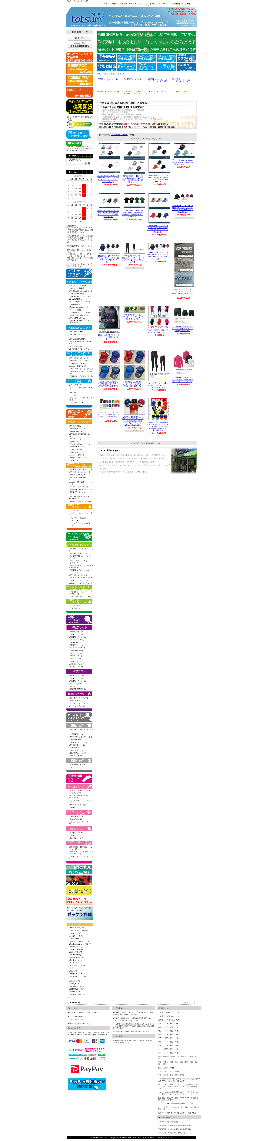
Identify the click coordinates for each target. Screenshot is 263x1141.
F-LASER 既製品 (76, 299)
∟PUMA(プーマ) (74, 992)
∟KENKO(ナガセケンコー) (78, 941)
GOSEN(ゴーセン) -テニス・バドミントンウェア (182, 80)
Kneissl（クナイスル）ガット (81, 502)
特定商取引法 (179, 4)
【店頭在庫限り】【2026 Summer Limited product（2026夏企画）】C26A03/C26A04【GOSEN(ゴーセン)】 (108, 179)
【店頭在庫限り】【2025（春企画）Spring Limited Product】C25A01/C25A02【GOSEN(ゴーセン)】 (108, 214)
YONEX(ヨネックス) (77, 745)
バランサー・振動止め (78, 518)
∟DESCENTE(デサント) (77, 995)
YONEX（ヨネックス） (79, 805)
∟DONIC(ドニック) (75, 960)
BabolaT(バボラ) (76, 431)
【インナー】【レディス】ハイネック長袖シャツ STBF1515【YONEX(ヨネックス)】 (182, 380)
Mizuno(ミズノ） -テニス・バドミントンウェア (108, 92)
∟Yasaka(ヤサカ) (74, 955)
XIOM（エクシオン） (78, 686)
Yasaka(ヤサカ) (75, 642)
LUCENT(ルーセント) (78, 753)
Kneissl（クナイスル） (78, 458)
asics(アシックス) (76, 833)
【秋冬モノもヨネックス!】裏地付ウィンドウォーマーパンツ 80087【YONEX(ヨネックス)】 (133, 259)
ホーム (99, 74)
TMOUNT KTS (75, 659)
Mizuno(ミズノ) (75, 748)
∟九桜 (70, 968)
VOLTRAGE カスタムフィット (81, 291)
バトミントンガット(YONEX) (81, 597)
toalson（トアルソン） (78, 455)
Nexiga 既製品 (75, 304)
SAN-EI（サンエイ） (77, 664)
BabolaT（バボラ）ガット (79, 475)
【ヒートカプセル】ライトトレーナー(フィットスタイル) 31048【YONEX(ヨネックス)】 (157, 256)
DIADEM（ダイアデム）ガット (81, 489)
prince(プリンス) (76, 450)
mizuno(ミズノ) (75, 835)
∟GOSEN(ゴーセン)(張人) (78, 930)
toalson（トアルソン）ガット (80, 487)
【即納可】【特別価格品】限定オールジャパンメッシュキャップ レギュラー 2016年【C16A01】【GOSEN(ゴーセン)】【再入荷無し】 (157, 426)
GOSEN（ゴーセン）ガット (80, 472)
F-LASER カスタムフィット (80, 302)
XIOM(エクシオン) (77, 640)
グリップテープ (76, 385)
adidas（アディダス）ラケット (81, 578)
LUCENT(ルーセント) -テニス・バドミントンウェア (133, 92)
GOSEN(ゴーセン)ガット (79, 358)
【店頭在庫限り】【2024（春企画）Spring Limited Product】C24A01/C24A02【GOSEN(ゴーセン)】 (157, 229)
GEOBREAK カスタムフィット (81, 296)
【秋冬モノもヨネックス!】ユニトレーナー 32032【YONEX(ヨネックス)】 (133, 317)
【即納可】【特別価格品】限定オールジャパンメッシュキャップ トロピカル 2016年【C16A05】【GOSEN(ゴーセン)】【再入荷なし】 (133, 421)
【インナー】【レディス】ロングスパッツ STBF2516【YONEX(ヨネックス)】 (157, 385)
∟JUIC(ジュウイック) (76, 966)
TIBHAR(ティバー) (77, 650)
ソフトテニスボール (77, 403)
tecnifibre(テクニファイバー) (80, 452)
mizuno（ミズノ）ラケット (80, 580)
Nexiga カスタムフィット (79, 307)
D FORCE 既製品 (76, 346)
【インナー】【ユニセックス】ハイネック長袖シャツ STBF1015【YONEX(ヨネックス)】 (108, 415)
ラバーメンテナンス (77, 706)
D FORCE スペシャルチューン (81, 349)
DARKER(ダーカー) (77, 648)
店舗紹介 (115, 4)
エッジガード (75, 395)
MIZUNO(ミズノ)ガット (79, 363)
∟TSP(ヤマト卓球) (75, 952)
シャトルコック (76, 608)
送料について (166, 4)
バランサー (74, 392)
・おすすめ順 (116, 135)
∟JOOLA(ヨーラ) (75, 963)
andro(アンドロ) (76, 653)
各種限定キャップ (76, 734)
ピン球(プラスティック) (79, 698)
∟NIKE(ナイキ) (74, 984)
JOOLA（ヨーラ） (77, 667)
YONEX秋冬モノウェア (79, 739)
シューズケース (76, 767)
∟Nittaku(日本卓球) (75, 949)
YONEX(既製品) (76, 426)
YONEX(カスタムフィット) (80, 429)
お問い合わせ (127, 4)
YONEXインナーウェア (79, 742)
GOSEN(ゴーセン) (76, 750)
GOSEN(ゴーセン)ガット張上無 (81, 369)
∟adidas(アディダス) (76, 986)
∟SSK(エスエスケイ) (76, 974)
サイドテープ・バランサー (80, 703)
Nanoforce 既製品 (76, 310)
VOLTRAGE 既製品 (77, 288)
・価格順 (124, 135)
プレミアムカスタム (77, 318)
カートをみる (140, 4)
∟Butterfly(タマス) (75, 947)
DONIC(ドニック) (76, 656)
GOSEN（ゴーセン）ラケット (81, 575)
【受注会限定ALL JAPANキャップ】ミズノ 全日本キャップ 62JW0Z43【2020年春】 (108, 384)
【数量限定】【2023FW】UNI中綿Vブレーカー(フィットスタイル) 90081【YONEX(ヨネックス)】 (182, 209)
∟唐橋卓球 (72, 971)
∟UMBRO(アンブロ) (76, 989)
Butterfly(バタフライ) (77, 632)
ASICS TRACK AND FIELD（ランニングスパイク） (80, 853)
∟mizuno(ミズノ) (74, 933)
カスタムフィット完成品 (79, 286)
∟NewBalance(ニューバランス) (79, 944)
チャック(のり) (75, 701)
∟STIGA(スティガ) (75, 957)
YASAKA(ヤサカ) (76, 684)
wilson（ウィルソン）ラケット (81, 583)
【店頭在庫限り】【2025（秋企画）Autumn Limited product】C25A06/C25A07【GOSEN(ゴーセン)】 (157, 179)
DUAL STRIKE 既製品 (78, 339)
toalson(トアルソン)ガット (79, 366)
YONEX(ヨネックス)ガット (80, 361)
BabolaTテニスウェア (182, 91)
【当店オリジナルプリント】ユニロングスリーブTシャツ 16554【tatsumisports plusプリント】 (182, 292)
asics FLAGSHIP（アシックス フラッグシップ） (80, 792)
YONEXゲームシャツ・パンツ (81, 737)
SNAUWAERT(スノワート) (80, 444)
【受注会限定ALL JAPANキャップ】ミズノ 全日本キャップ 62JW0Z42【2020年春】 (132, 384)
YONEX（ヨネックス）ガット (81, 469)
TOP (105, 4)
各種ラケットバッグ (77, 765)
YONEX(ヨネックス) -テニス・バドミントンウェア (157, 80)
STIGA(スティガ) (76, 645)
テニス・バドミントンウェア (115, 74)
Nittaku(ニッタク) (76, 634)
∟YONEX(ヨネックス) (76, 928)
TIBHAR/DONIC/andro (78, 689)
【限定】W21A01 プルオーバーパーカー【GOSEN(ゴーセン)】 (108, 337)
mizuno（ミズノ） (76, 460)
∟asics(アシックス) (75, 936)
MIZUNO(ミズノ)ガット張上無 (81, 376)
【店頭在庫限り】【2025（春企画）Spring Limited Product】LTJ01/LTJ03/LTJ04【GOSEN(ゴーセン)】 (133, 214)
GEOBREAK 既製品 (77, 294)
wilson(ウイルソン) (77, 441)
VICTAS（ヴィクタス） (79, 637)
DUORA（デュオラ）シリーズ (81, 553)
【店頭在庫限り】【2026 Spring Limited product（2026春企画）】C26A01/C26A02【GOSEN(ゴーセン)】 (132, 179)
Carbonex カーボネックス (79, 315)
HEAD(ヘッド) (75, 439)
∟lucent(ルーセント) (75, 939)
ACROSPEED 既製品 (77, 332)
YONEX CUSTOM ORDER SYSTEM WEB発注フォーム (157, 331)
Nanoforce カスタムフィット (80, 313)
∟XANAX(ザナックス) (77, 976)
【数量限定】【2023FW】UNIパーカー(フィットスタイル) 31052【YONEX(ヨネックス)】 (108, 259)
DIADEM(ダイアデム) (78, 447)
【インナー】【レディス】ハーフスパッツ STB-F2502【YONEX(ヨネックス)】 (182, 329)
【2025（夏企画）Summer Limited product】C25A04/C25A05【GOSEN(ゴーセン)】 (182, 162)
